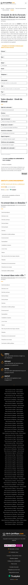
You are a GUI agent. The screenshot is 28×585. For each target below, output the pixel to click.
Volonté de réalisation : (7, 130)
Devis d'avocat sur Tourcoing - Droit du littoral (14, 514)
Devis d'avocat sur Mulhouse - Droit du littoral (14, 419)
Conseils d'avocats (14, 567)
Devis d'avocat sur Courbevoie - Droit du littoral (14, 516)
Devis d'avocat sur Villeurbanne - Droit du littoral (14, 482)
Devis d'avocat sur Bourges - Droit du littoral (14, 415)
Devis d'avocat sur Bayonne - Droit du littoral (14, 500)
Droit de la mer (5, 216)
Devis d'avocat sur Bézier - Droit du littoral (14, 524)
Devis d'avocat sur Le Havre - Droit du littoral (14, 470)
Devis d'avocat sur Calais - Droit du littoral (14, 439)
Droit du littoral (5, 223)
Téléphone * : (4, 74)
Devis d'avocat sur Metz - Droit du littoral (14, 443)
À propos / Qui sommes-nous (14, 555)
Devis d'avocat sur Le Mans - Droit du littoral (14, 472)
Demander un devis (14, 549)
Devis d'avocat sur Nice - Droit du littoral (14, 401)
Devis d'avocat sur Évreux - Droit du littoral (14, 457)
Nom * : (3, 57)
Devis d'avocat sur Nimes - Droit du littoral (14, 466)
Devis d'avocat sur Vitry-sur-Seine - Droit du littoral (14, 512)
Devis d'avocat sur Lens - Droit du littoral (14, 496)
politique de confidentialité (16, 158)
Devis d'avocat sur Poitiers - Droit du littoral (14, 423)
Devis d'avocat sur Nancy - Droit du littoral (14, 488)
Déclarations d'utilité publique (8, 234)
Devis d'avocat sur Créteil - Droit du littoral (14, 508)
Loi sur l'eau (4, 248)
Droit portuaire (5, 227)
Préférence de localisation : (8, 142)
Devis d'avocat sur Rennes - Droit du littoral (14, 425)
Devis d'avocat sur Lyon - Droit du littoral (14, 391)
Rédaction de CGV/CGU (14, 569)
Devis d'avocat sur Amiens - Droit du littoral (14, 480)
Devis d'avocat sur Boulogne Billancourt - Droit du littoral (14, 486)
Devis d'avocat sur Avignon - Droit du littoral (14, 431)
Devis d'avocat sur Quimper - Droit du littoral (14, 427)
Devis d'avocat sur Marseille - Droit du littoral (14, 393)
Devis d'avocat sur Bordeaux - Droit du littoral (14, 399)
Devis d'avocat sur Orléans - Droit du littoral (14, 413)
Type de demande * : (6, 119)
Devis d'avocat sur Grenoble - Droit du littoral (14, 474)
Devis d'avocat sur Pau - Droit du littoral (14, 421)
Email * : (3, 68)
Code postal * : (4, 80)
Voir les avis (5, 189)
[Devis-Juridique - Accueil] (8, 3)
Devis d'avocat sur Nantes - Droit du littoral (14, 403)
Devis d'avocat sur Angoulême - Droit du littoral (14, 494)
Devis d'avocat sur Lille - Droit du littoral (14, 395)
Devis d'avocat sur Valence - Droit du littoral (14, 504)
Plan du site (14, 563)
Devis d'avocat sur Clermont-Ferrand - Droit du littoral (14, 433)
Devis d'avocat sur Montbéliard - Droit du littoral (14, 506)
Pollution (4, 259)
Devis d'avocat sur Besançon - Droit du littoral (14, 417)
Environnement (5, 238)
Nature (3, 252)
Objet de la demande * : (7, 107)
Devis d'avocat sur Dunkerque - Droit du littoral (14, 445)
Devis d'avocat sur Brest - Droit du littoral (14, 409)
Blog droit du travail (14, 572)
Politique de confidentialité (14, 561)
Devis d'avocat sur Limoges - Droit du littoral (14, 441)
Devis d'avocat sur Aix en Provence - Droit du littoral (14, 478)
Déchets (3, 230)
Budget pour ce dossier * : (7, 124)
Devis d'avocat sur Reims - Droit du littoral (14, 464)
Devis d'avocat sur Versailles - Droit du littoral (14, 510)
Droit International (6, 212)
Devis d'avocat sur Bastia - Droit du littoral (14, 462)
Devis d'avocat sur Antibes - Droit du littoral (14, 518)
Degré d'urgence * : (6, 136)
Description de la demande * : (8, 148)
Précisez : (3, 113)
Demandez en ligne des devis (8, 19)
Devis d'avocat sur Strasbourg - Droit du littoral (14, 405)
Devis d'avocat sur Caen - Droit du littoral (14, 411)
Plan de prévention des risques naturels (10, 256)
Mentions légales (14, 558)
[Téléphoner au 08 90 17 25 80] (13, 545)
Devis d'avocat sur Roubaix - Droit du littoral (14, 468)
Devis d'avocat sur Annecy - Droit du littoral (14, 498)
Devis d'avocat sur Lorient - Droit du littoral (14, 437)
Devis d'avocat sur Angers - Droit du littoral (14, 476)
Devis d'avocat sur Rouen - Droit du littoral (14, 460)
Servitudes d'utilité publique (8, 270)
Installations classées (6, 245)
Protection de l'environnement (8, 263)
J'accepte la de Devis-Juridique (13, 159)
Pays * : (2, 92)
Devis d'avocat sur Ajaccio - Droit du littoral (14, 453)
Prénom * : (3, 51)
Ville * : (2, 86)
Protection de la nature (7, 267)
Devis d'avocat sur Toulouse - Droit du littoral (14, 397)
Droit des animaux (6, 219)
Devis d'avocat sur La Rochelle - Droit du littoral (14, 502)
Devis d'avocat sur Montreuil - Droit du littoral (14, 490)
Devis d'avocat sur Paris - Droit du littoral (14, 389)
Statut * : (3, 63)
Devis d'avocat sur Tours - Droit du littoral (14, 435)
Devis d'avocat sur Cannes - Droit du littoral (14, 522)
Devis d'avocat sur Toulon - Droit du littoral (14, 407)
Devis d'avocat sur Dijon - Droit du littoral (14, 455)
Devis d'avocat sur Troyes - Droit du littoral (14, 458)
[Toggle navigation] (25, 3)
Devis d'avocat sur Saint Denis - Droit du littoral (14, 492)
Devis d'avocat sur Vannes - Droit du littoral (14, 447)
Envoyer (24, 173)
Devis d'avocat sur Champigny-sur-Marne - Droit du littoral (14, 520)
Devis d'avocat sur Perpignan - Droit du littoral (14, 451)
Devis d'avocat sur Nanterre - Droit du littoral (14, 484)
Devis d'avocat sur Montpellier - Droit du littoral (14, 449)
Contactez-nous (14, 552)
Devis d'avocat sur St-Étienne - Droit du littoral (14, 429)
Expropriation (4, 241)
